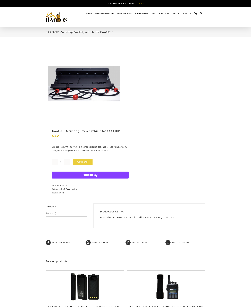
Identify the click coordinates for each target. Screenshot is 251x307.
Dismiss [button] (141, 3)
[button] (201, 13)
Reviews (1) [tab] (51, 213)
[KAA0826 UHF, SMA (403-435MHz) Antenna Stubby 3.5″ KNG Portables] (166, 286)
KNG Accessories (69, 189)
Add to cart (82, 162)
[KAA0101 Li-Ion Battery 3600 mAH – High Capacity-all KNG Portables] (85, 286)
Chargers (60, 192)
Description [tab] (51, 206)
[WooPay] (90, 175)
